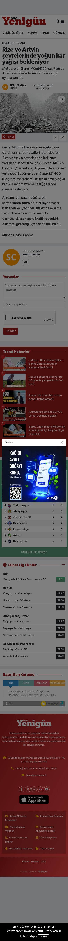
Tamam (43, 937)
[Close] (62, 442)
